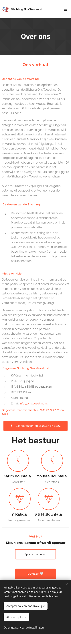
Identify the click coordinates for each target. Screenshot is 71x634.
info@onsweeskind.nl (33, 403)
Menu (65, 9)
